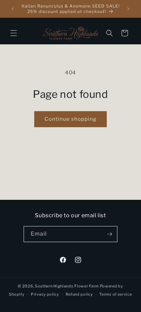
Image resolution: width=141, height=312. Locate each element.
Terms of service (115, 294)
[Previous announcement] (12, 8)
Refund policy (79, 294)
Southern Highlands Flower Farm (67, 286)
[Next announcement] (128, 8)
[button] (13, 33)
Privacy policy (45, 294)
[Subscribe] (109, 234)
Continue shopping (70, 119)
